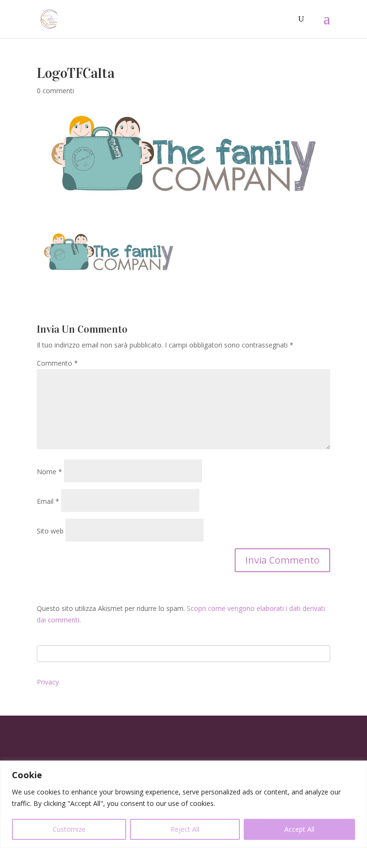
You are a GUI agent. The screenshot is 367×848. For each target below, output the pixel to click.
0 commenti (55, 90)
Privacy (48, 681)
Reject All (185, 829)
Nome (49, 471)
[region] (183, 804)
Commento (57, 363)
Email (48, 501)
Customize (69, 829)
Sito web (50, 530)
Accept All (299, 829)
